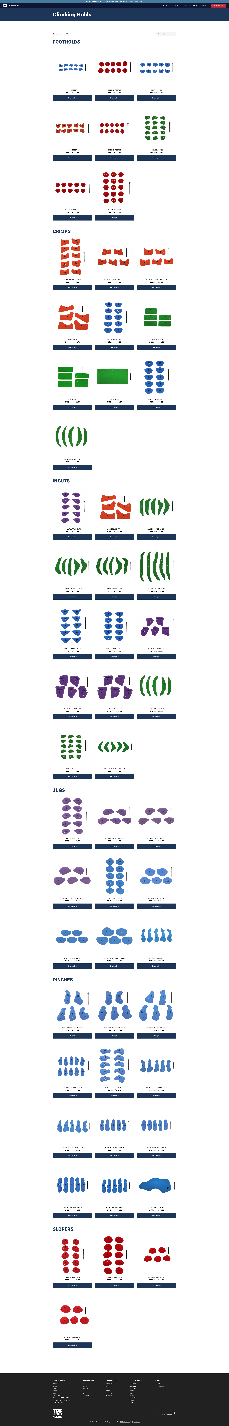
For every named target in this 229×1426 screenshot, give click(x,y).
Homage (133, 1398)
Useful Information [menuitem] (61, 1398)
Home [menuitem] (55, 1384)
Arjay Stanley (136, 1422)
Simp (131, 1402)
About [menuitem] (55, 1386)
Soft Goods (159, 1386)
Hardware (159, 1384)
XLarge (86, 1393)
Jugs (108, 1391)
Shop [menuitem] (165, 5)
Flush (132, 1395)
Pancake (133, 1386)
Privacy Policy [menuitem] (59, 1402)
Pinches (109, 1393)
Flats (132, 1391)
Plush (132, 1400)
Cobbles (133, 1388)
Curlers (133, 1384)
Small (85, 1386)
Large (85, 1391)
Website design (125, 1422)
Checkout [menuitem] (193, 5)
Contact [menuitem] (204, 5)
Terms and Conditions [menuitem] (62, 1400)
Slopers (109, 1395)
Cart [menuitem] (184, 5)
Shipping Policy (139, 1)
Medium (86, 1388)
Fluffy (132, 1393)
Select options (72, 98)
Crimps (109, 1386)
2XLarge (86, 1395)
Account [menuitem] (175, 5)
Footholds (110, 1384)
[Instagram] (174, 1414)
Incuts (108, 1388)
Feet (85, 1384)
